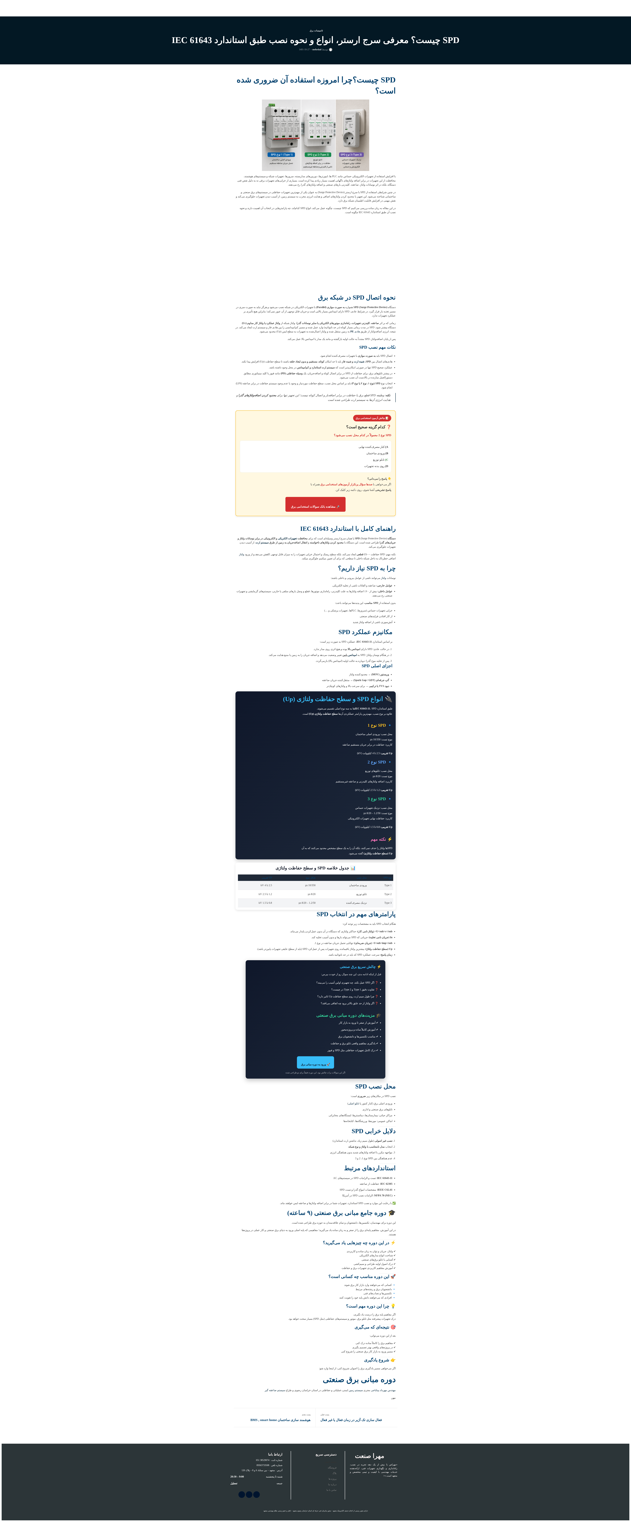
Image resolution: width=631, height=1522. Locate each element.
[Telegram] (249, 1494)
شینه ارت (359, 361)
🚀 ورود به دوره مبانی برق (315, 1064)
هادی (355, 331)
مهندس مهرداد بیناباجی (383, 1390)
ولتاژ (241, 554)
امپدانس (352, 655)
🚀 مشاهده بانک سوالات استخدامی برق (315, 506)
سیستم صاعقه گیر (274, 1390)
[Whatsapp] (241, 1494)
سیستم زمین (356, 1390)
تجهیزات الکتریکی (288, 538)
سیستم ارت (262, 542)
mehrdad (316, 49)
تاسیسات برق (316, 31)
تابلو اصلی (353, 1103)
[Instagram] (256, 1494)
